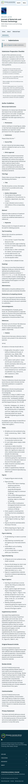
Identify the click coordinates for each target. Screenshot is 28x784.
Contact (12, 781)
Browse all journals (19, 781)
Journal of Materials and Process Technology (11, 20)
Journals (10, 17)
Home (3, 31)
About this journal (5, 781)
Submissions (5, 35)
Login (5, 45)
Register (10, 45)
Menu (24, 2)
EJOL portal (4, 17)
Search (18, 2)
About (9, 31)
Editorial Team (16, 31)
